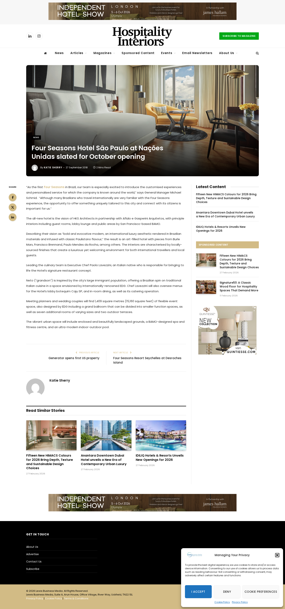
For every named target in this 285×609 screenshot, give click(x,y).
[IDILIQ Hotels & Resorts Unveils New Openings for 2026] (161, 435)
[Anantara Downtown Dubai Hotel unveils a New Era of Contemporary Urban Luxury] (106, 435)
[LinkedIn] (12, 217)
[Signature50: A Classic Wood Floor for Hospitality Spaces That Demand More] (206, 287)
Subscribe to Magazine (239, 36)
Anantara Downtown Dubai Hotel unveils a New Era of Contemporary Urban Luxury (104, 459)
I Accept (198, 592)
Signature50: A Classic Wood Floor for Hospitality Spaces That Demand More (239, 286)
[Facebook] (12, 197)
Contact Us (33, 561)
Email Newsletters (197, 53)
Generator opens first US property (73, 358)
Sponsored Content (138, 53)
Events (166, 53)
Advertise (32, 554)
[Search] (257, 53)
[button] (277, 555)
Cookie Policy (222, 602)
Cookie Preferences (260, 592)
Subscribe (32, 569)
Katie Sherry (53, 167)
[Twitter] (12, 207)
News (59, 53)
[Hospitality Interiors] (142, 36)
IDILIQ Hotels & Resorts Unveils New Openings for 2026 (160, 457)
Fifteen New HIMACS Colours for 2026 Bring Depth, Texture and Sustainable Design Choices (49, 461)
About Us (226, 53)
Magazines (102, 53)
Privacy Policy (240, 602)
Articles (76, 53)
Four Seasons (54, 187)
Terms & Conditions (76, 598)
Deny (227, 592)
